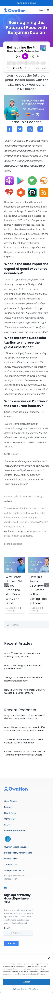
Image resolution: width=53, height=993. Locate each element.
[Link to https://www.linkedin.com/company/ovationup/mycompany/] (5, 888)
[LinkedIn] (30, 129)
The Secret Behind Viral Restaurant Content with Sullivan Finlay (23, 741)
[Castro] (32, 189)
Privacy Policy (33, 989)
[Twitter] (19, 129)
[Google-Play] (20, 177)
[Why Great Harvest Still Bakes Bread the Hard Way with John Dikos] (14, 564)
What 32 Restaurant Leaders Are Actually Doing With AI (22, 655)
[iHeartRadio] (9, 189)
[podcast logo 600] (14, 9)
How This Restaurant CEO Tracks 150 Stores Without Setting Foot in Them (38, 590)
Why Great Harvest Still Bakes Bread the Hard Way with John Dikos (14, 590)
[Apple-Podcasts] (9, 177)
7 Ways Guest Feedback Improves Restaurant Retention (23, 679)
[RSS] (43, 189)
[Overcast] (43, 177)
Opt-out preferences (20, 989)
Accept (26, 982)
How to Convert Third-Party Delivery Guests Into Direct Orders (24, 691)
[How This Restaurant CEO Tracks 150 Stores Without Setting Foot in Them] (38, 564)
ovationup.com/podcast (17, 531)
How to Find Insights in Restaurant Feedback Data (23, 667)
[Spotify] (32, 177)
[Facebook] (9, 129)
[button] (48, 958)
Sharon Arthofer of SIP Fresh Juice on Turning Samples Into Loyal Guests (25, 753)
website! (8, 501)
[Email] (40, 129)
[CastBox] (20, 189)
